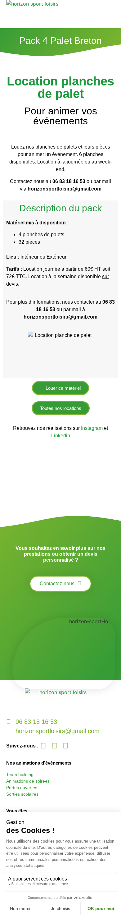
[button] (112, 14)
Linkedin (60, 435)
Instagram (92, 428)
